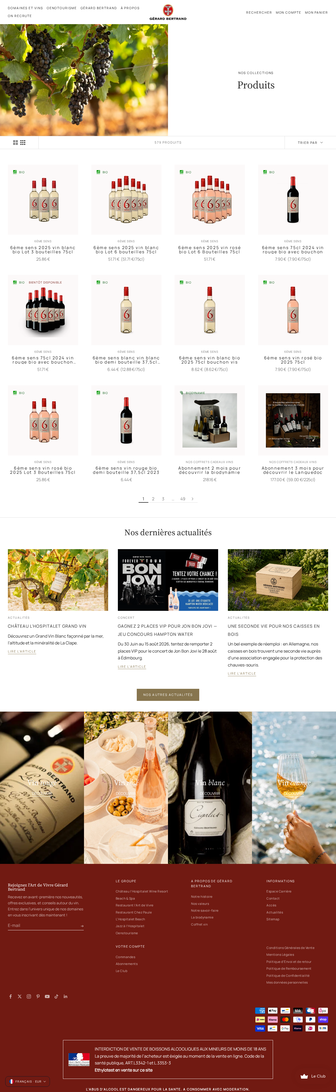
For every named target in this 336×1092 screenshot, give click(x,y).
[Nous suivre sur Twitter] (19, 996)
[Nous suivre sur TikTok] (56, 996)
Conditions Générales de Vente (290, 948)
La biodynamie (202, 917)
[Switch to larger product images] (15, 142)
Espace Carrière (278, 891)
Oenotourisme (127, 933)
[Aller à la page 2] (193, 498)
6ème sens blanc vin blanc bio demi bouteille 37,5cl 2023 (126, 360)
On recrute (20, 16)
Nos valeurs (200, 903)
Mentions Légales (280, 954)
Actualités (19, 617)
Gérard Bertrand (99, 8)
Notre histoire (202, 896)
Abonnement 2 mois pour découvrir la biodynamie (209, 470)
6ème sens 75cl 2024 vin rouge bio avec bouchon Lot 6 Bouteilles (43, 360)
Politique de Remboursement (288, 968)
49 (182, 499)
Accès (271, 905)
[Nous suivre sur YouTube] (47, 996)
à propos (130, 8)
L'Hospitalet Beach (130, 919)
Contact (273, 898)
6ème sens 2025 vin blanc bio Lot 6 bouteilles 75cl (126, 249)
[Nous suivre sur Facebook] (10, 996)
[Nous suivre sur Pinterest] (38, 996)
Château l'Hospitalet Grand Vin (47, 626)
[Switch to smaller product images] (22, 142)
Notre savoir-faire (205, 910)
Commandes (125, 957)
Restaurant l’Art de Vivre (135, 905)
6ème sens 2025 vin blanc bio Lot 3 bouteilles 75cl (43, 249)
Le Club (121, 971)
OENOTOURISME (62, 8)
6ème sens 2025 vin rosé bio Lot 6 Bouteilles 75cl (209, 249)
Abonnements (127, 964)
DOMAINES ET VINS (25, 8)
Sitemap (272, 919)
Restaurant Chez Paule (134, 912)
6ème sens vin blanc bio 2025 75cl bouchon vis (209, 360)
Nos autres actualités (168, 694)
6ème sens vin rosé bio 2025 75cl (293, 360)
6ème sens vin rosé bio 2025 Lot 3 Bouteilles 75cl (43, 470)
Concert (126, 617)
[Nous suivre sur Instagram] (29, 996)
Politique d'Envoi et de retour (288, 961)
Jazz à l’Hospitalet (130, 926)
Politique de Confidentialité (287, 975)
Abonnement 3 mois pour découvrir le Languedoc (293, 470)
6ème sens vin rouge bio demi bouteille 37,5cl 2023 (126, 470)
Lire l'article (22, 651)
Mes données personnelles (287, 982)
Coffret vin (199, 924)
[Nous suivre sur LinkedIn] (65, 996)
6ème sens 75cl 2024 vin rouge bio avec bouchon (293, 249)
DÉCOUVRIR (42, 793)
